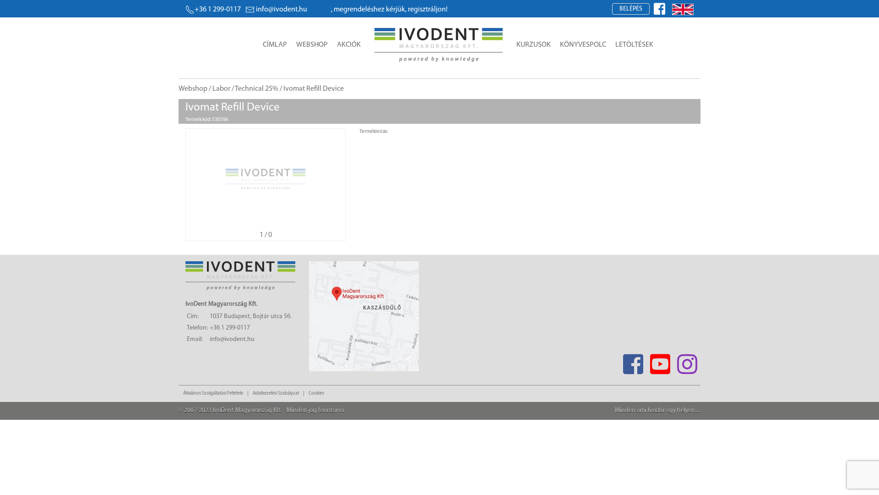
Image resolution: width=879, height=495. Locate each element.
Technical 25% (256, 89)
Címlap (275, 45)
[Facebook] (632, 361)
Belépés (630, 9)
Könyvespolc (583, 45)
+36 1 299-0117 (218, 9)
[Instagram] (686, 361)
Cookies (316, 393)
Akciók (349, 45)
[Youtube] (659, 361)
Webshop (312, 45)
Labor (221, 89)
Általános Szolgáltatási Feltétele (213, 393)
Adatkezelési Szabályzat (276, 393)
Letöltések (634, 45)
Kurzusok (533, 45)
